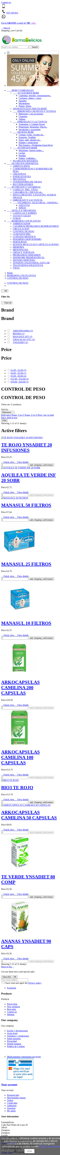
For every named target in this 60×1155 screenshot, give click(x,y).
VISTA (16, 268)
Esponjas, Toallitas (27, 137)
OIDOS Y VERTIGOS (23, 252)
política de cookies (49, 1146)
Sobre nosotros (14, 1038)
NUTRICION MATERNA (25, 161)
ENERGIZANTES (22, 176)
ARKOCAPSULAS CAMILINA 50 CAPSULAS (29, 815)
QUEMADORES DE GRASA (27, 182)
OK (4, 291)
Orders (10, 1100)
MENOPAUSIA (20, 249)
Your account (9, 1084)
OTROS (17, 218)
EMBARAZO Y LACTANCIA (30, 121)
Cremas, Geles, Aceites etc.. (31, 134)
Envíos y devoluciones (17, 1030)
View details (22, 462)
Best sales (11, 1009)
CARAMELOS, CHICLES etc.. (28, 192)
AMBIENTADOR (21, 223)
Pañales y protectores (28, 142)
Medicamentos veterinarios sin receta (24, 1056)
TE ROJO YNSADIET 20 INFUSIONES (26, 447)
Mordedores (24, 103)
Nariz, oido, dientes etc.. (30, 140)
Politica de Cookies (16, 1046)
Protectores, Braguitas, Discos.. (33, 127)
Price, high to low (9, 417)
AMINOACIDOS (21, 166)
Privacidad (12, 1041)
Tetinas (22, 119)
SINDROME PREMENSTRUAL (29, 257)
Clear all (6, 303)
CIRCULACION (21, 229)
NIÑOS (22, 208)
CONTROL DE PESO (23, 231)
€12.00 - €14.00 (20, 379)
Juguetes (23, 101)
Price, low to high (46, 415)
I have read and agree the (23, 983)
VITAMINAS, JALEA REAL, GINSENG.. (36, 202)
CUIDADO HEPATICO (24, 236)
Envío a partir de (18, 23)
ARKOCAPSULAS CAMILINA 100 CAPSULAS (20, 757)
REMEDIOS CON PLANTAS (24, 221)
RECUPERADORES (23, 184)
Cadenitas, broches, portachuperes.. (35, 95)
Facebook (11, 988)
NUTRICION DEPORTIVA (22, 163)
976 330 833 (12, 13)
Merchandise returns (16, 1098)
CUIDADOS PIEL (22, 234)
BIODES (19, 333)
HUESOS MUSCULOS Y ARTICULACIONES (36, 244)
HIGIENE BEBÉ (23, 132)
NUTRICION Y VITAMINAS (23, 187)
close (29, 1151)
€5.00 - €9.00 (18, 376)
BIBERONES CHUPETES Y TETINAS (34, 111)
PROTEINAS (19, 179)
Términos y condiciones (18, 1036)
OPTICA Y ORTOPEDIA (21, 210)
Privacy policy (35, 983)
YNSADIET (20, 342)
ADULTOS (24, 205)
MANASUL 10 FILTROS (26, 623)
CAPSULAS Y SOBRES (25, 213)
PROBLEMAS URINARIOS (27, 255)
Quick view (8, 462)
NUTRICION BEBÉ (25, 148)
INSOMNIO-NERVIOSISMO (27, 239)
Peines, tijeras (25, 106)
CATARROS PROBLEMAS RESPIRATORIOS (36, 226)
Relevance (7, 412)
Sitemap (10, 1014)
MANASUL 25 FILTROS (26, 564)
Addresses (11, 1105)
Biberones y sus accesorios (31, 114)
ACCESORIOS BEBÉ (26, 93)
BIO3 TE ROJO (17, 787)
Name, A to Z (17, 415)
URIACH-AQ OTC (24, 339)
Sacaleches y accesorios (29, 129)
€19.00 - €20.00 (20, 382)
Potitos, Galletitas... (27, 158)
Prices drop (12, 1004)
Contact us (6, 2)
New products (13, 1006)
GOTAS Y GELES (22, 215)
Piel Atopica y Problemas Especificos (36, 145)
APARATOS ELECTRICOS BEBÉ (30, 108)
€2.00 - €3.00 (18, 370)
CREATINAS (19, 174)
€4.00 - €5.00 (18, 373)
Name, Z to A (31, 415)
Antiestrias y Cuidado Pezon (32, 124)
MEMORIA (18, 247)
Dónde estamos (14, 1044)
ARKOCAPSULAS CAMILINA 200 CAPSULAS (20, 687)
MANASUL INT (22, 336)
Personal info (13, 1095)
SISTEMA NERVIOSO (24, 260)
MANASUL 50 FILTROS (26, 505)
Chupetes (23, 116)
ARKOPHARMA (23, 331)
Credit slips (12, 1103)
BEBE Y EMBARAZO (20, 90)
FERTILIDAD (20, 242)
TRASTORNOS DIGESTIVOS (28, 265)
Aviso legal (12, 1033)
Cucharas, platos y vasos (30, 98)
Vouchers (11, 1108)
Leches (22, 153)
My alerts (11, 1111)
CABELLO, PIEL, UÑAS (25, 189)
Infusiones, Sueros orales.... (31, 150)
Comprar (41, 465)
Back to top (7, 966)
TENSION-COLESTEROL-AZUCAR (31, 262)
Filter (4, 420)
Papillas (22, 155)
